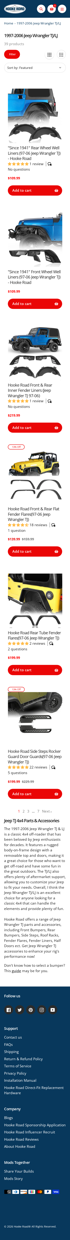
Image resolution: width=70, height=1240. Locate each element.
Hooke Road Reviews (21, 1139)
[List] (61, 54)
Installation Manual (20, 1080)
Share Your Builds (19, 1171)
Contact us (13, 1037)
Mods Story (13, 1178)
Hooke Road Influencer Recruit (29, 1132)
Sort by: (12, 68)
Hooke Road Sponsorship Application (35, 1125)
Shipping (11, 1051)
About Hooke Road (19, 1146)
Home (8, 23)
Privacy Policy (15, 1073)
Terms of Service (17, 1066)
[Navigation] (62, 9)
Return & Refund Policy (23, 1059)
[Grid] (49, 54)
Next (46, 811)
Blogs (8, 1117)
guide (16, 970)
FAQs (8, 1044)
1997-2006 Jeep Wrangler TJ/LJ (39, 23)
